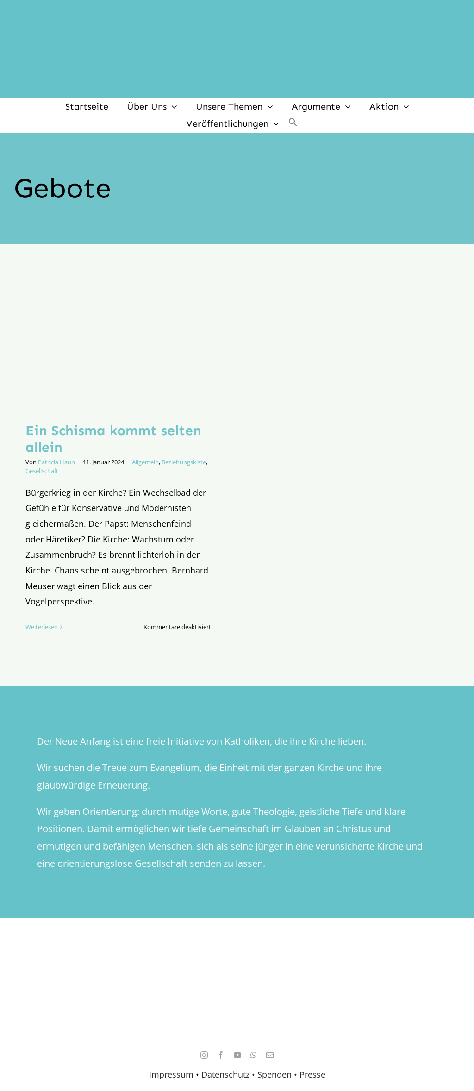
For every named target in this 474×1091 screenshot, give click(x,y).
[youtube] (237, 1055)
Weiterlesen (41, 627)
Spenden (275, 1074)
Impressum (171, 1074)
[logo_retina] (239, 968)
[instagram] (204, 1055)
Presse (312, 1074)
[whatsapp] (253, 1055)
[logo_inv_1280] (237, 13)
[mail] (270, 1055)
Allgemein (145, 462)
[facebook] (221, 1055)
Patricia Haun (56, 462)
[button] (293, 123)
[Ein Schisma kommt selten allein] (118, 339)
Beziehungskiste (184, 462)
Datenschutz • (228, 1074)
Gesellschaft (41, 471)
